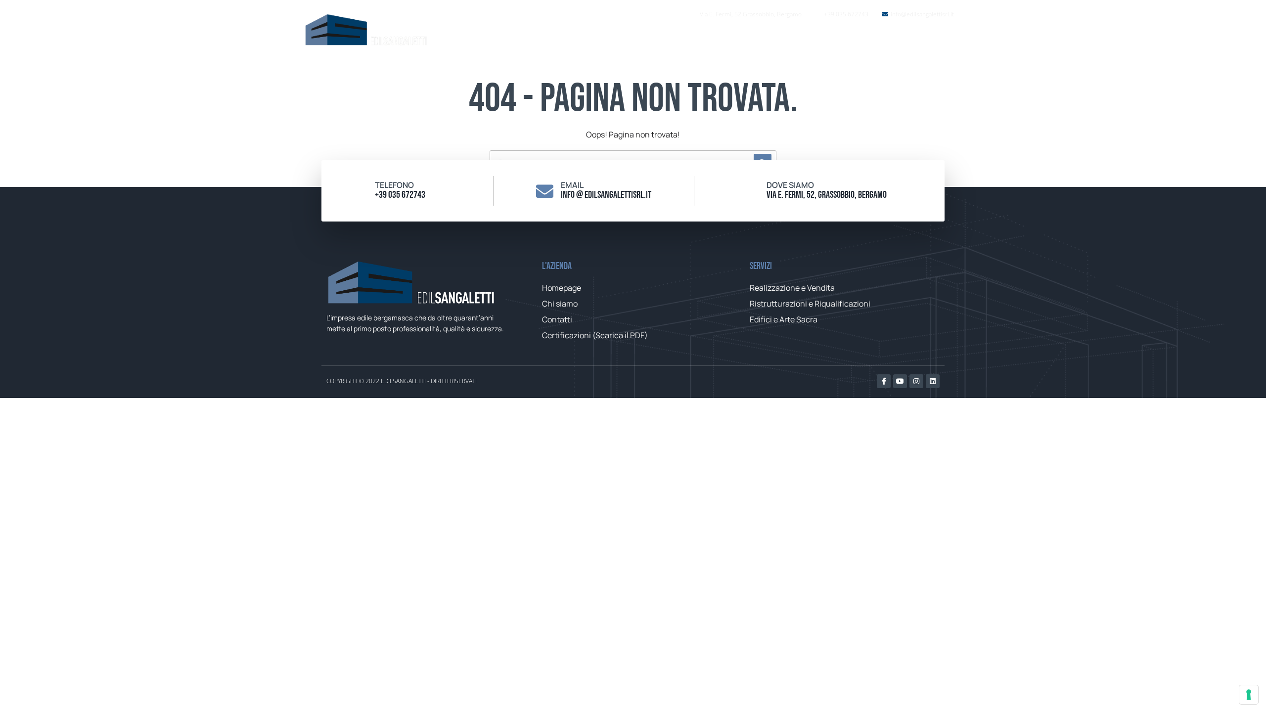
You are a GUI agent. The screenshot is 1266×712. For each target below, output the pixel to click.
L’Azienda (763, 39)
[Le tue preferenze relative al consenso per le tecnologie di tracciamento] (1248, 694)
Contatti (880, 39)
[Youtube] (900, 381)
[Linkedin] (933, 381)
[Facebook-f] (884, 381)
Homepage (703, 39)
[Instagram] (916, 381)
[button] (938, 39)
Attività (817, 39)
